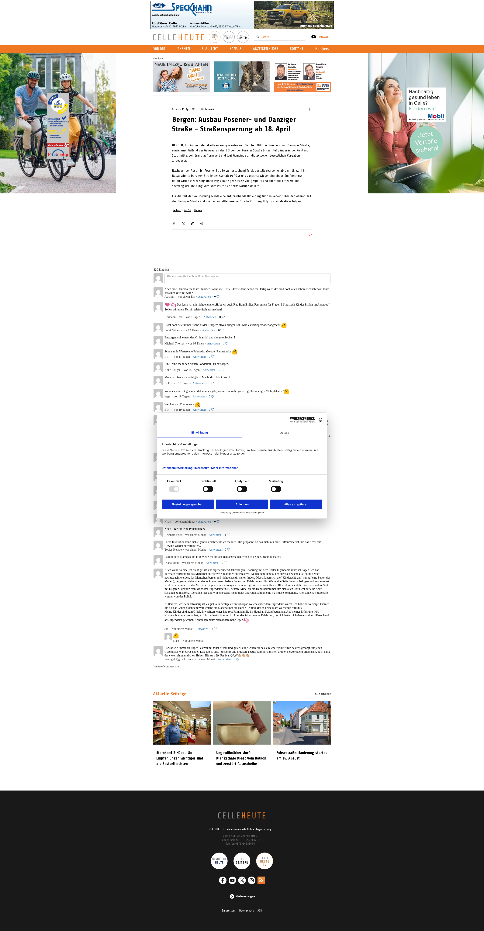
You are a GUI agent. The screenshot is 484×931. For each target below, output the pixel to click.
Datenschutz (246, 910)
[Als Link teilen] (192, 223)
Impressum (228, 910)
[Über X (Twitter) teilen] (183, 223)
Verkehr (177, 210)
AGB (260, 910)
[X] (242, 880)
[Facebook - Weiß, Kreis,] (222, 880)
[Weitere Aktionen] (309, 109)
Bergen (198, 210)
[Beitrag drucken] (201, 223)
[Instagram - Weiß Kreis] (251, 880)
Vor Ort (187, 210)
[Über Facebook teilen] (174, 223)
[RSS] (261, 880)
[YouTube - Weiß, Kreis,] (232, 880)
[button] (236, 49)
